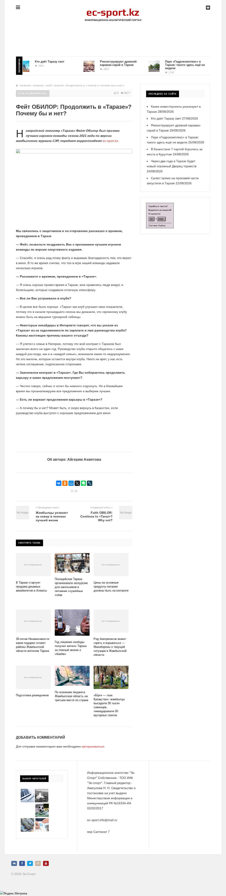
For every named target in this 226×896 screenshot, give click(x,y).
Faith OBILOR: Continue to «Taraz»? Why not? (96, 516)
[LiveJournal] (89, 483)
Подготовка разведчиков (32, 695)
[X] (77, 483)
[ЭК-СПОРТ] (113, 10)
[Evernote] (83, 483)
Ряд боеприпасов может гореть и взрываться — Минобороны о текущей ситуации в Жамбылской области (110, 646)
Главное (38, 85)
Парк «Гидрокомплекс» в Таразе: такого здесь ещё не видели (178, 65)
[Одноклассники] (65, 483)
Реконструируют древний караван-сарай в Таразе (111, 63)
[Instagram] (38, 863)
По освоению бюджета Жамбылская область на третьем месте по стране (71, 696)
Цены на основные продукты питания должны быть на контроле (111, 586)
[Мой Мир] (71, 483)
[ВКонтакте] (58, 483)
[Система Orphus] (160, 205)
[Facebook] (22, 863)
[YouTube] (46, 863)
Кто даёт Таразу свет (42, 61)
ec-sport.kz (110, 141)
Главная (24, 85)
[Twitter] (30, 863)
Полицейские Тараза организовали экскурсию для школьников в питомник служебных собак (71, 587)
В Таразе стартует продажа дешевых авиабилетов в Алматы (31, 586)
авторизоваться (93, 746)
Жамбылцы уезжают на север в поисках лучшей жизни (52, 516)
